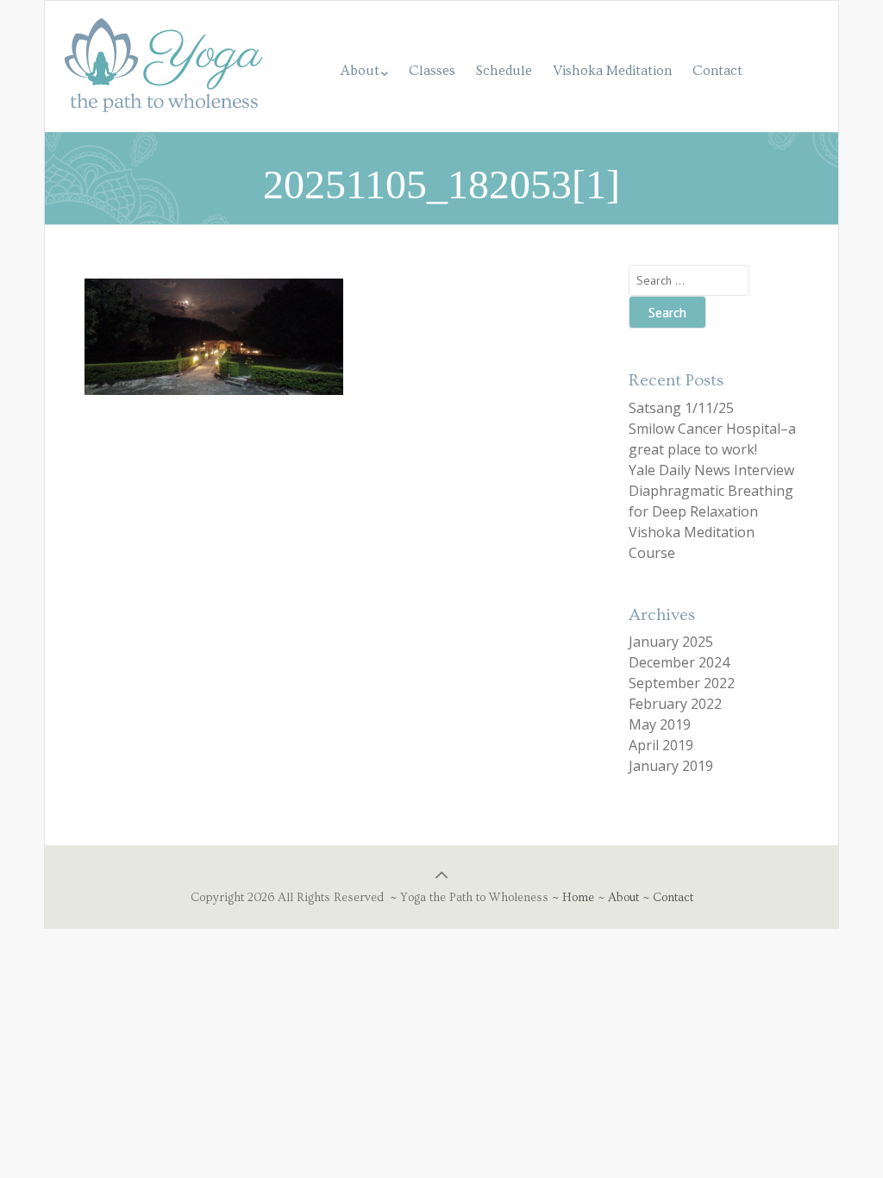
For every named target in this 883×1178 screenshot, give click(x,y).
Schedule (504, 70)
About (360, 70)
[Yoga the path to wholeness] (164, 86)
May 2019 (660, 724)
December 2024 (679, 662)
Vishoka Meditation (612, 70)
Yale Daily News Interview (711, 470)
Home (578, 898)
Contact (717, 70)
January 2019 (671, 765)
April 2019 (661, 745)
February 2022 (675, 703)
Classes (432, 70)
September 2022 (682, 683)
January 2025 (671, 641)
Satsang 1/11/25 (681, 407)
